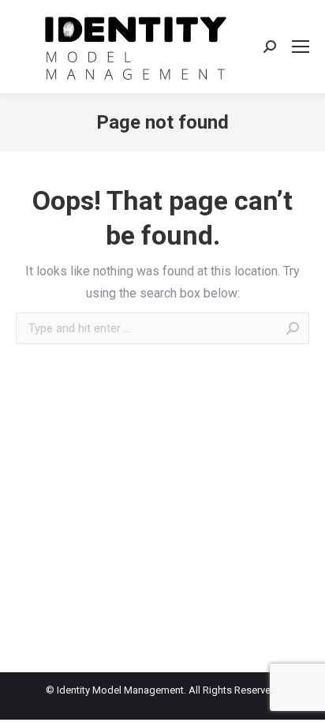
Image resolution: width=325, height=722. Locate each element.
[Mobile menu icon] (300, 46)
